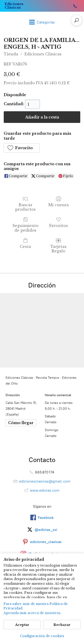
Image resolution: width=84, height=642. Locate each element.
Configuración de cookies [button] (42, 636)
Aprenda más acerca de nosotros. (32, 613)
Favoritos (58, 225)
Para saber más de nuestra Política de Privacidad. (36, 606)
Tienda (11, 54)
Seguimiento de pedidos (25, 227)
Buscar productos (25, 207)
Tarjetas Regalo (58, 248)
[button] (22, 147)
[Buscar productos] (76, 20)
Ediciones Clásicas (43, 54)
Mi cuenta (58, 205)
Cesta (25, 246)
